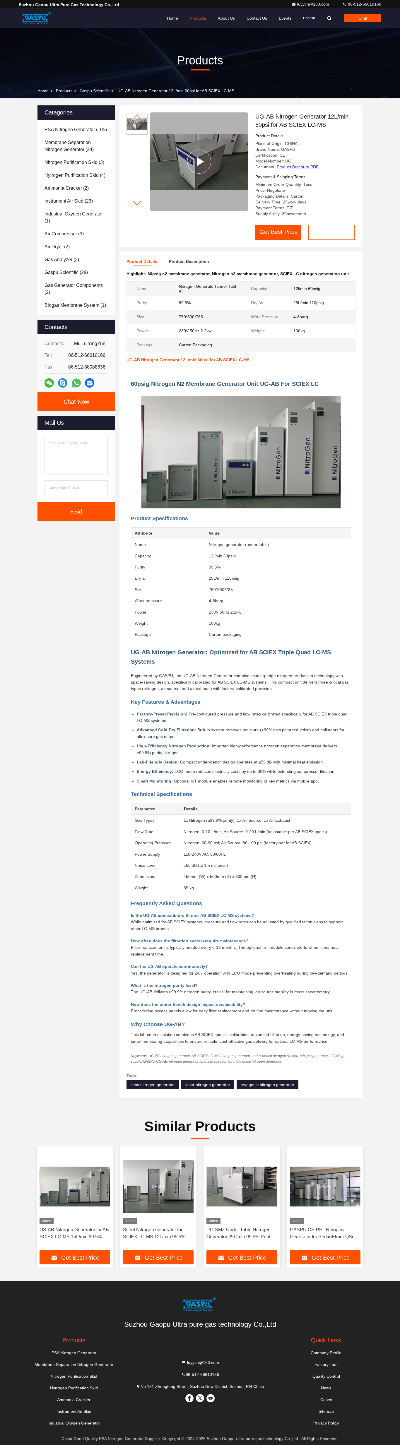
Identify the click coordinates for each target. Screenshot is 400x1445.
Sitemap (326, 1411)
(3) (74, 162)
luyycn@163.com (313, 4)
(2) (67, 188)
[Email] (89, 383)
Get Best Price (278, 232)
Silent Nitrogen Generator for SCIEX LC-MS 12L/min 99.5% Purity (154, 1233)
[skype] (62, 383)
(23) (69, 200)
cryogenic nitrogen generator (267, 1084)
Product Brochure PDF (298, 167)
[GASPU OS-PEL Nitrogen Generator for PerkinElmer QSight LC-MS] (325, 1186)
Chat (362, 18)
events (285, 18)
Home (172, 18)
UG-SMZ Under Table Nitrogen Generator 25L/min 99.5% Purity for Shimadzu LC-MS (239, 1233)
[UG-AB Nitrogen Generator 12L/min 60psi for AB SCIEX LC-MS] (199, 161)
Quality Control (326, 1376)
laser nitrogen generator (207, 1084)
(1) (74, 217)
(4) (75, 175)
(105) (76, 129)
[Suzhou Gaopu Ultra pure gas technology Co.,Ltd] (37, 18)
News (326, 1388)
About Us (226, 18)
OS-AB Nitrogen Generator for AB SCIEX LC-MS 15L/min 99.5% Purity (74, 1233)
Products (198, 18)
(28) (66, 272)
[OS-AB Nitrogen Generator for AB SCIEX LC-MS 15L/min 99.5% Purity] (75, 1186)
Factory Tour (326, 1364)
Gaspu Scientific (95, 90)
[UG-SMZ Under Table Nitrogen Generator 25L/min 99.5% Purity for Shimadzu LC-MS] (241, 1186)
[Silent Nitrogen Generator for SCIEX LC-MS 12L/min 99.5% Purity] (158, 1186)
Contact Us (257, 18)
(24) (69, 146)
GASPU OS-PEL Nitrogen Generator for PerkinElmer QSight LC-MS (325, 1233)
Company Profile (326, 1352)
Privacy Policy (326, 1423)
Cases (326, 1399)
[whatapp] (76, 383)
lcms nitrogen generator (153, 1084)
